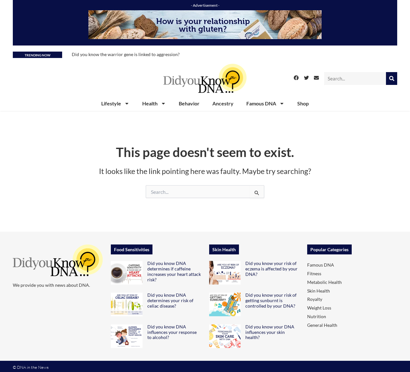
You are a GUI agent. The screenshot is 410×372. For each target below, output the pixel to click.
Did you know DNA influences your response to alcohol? (172, 332)
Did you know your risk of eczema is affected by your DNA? (271, 268)
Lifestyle (111, 103)
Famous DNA (261, 103)
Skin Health (318, 290)
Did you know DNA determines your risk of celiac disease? (170, 300)
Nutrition (316, 316)
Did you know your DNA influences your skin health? (269, 332)
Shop (303, 103)
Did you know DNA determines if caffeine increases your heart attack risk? (174, 271)
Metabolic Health (324, 282)
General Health (322, 325)
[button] (296, 78)
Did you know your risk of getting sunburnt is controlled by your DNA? (271, 300)
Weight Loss (319, 307)
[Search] (391, 78)
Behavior (189, 103)
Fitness (314, 273)
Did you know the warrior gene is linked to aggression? (126, 54)
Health (150, 103)
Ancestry (223, 103)
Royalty (314, 299)
